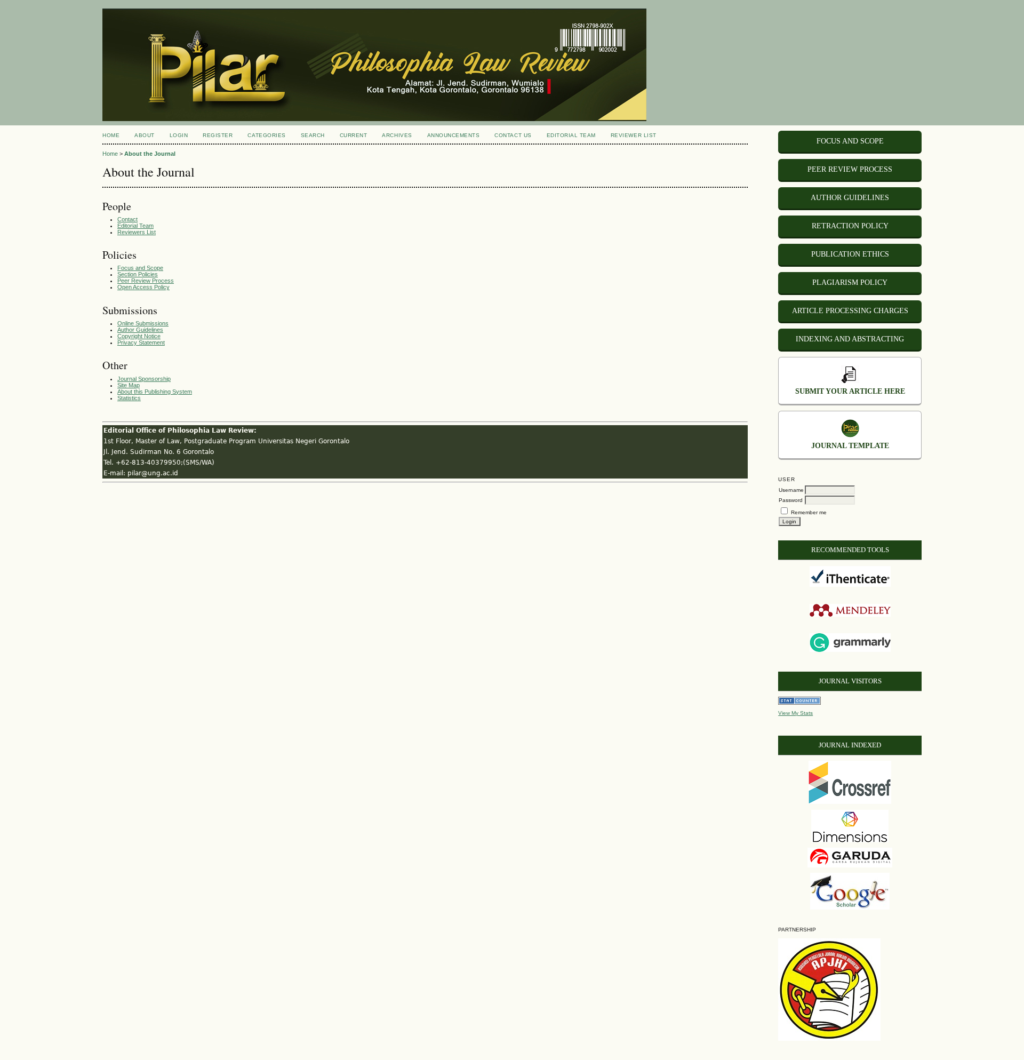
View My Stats (795, 713)
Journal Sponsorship (144, 379)
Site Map (128, 385)
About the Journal (149, 153)
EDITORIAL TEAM (571, 135)
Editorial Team (135, 225)
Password (791, 500)
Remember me (809, 512)
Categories (266, 135)
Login (179, 135)
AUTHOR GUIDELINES (850, 198)
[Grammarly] (850, 650)
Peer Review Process (145, 280)
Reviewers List (136, 232)
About (144, 135)
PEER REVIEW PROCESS (849, 169)
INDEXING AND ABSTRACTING (850, 339)
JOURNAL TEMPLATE (850, 446)
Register (218, 135)
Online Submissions (143, 323)
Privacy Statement (141, 342)
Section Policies (137, 274)
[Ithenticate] (850, 585)
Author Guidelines (140, 329)
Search (313, 135)
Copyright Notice (139, 336)
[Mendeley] (850, 615)
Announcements (453, 135)
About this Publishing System (154, 391)
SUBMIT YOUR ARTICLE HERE (850, 391)
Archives (397, 135)
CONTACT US (512, 135)
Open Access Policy (143, 287)
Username (791, 490)
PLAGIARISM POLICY (849, 282)
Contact (127, 219)
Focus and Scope (140, 268)
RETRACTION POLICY (850, 226)
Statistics (129, 398)
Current (353, 135)
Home (110, 135)
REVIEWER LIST (634, 135)
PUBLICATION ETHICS (850, 254)
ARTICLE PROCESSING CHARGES (850, 311)
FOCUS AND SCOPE (850, 141)
